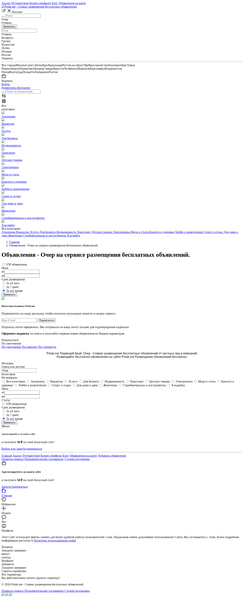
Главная (7, 455)
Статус (6, 400)
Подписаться (46, 320)
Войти (6, 84)
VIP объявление (16, 404)
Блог (55, 3)
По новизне (29, 346)
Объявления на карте (72, 3)
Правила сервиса (13, 459)
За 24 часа (12, 283)
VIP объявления (16, 264)
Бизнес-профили (40, 3)
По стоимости (47, 346)
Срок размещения (13, 407)
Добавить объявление (112, 455)
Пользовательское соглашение (44, 459)
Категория (8, 374)
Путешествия (20, 3)
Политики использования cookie (55, 540)
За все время (14, 290)
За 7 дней (12, 287)
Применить (9, 26)
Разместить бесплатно (16, 87)
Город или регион (13, 366)
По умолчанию (11, 346)
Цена (5, 388)
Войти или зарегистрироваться (22, 448)
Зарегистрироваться (14, 486)
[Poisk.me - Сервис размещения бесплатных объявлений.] (39, 6)
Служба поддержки (77, 459)
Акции (6, 3)
